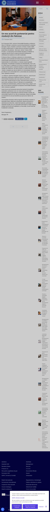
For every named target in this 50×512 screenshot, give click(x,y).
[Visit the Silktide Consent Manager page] (46, 506)
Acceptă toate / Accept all (16, 506)
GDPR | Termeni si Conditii (18, 497)
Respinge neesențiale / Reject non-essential (30, 506)
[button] (2, 509)
